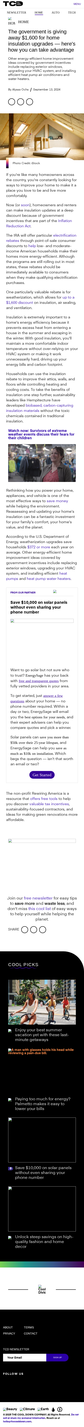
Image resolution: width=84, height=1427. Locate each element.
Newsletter (16, 12)
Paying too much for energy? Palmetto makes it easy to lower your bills (42, 1104)
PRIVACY (9, 1333)
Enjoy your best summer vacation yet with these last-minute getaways (42, 1035)
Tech (72, 12)
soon (25, 205)
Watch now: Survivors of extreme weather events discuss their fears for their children (41, 434)
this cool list (39, 909)
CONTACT (31, 1333)
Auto (56, 12)
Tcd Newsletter (16, 1349)
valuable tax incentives (49, 804)
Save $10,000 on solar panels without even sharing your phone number (43, 1173)
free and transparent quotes (39, 681)
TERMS (29, 1327)
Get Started (42, 775)
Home (39, 12)
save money (57, 501)
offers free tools (43, 799)
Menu (77, 4)
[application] (42, 463)
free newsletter (38, 898)
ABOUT (8, 1327)
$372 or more (38, 547)
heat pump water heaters (49, 579)
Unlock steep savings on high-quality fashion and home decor (44, 1242)
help (32, 246)
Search (68, 4)
